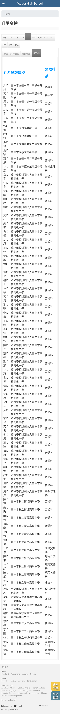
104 (17, 45)
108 (46, 37)
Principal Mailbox (11, 709)
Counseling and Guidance (29, 690)
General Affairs (39, 688)
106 (4, 45)
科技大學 (14, 53)
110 (33, 37)
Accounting (34, 693)
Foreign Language (8, 690)
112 (22, 37)
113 (16, 37)
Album (25, 674)
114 (10, 37)
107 (52, 37)
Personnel (22, 693)
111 (28, 36)
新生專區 (4, 667)
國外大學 (26, 53)
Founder (4, 681)
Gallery (33, 674)
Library (44, 693)
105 (10, 45)
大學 (6, 53)
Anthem (21, 681)
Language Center (8, 700)
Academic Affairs (8, 688)
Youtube (19, 706)
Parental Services (8, 693)
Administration (7, 685)
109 (40, 37)
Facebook (7, 706)
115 (4, 37)
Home (7, 13)
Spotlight (5, 674)
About (3, 678)
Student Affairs (24, 688)
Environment (32, 681)
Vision (13, 681)
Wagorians (15, 674)
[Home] (30, 3)
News (3, 671)
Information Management (11, 696)
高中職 (36, 53)
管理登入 (44, 705)
